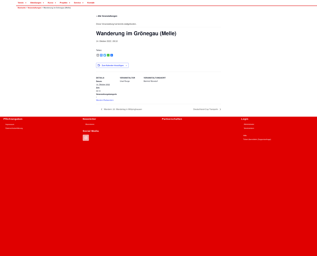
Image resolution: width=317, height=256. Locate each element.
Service (77, 3)
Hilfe (245, 135)
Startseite (22, 8)
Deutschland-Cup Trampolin (206, 109)
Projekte (63, 3)
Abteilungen (35, 3)
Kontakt (90, 3)
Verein (21, 3)
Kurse (50, 3)
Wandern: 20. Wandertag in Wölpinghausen (122, 109)
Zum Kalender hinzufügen (113, 65)
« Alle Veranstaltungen (106, 16)
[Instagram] (86, 138)
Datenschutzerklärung (14, 128)
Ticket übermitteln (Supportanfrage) (257, 139)
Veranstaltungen (34, 8)
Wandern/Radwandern (105, 100)
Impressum (9, 124)
